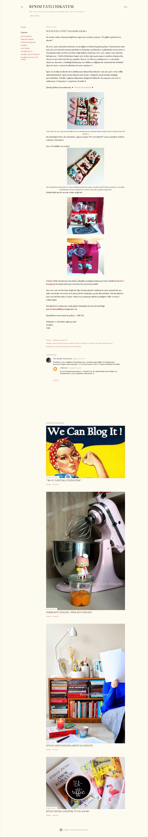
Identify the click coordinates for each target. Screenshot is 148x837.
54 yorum (55, 616)
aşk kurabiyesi (26, 36)
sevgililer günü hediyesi (30, 54)
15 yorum (55, 815)
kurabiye (24, 45)
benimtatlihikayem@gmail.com (63, 309)
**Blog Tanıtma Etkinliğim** (64, 480)
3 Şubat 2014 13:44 (78, 359)
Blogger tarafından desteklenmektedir (75, 830)
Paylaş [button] (23, 27)
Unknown (64, 368)
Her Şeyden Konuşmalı (62, 359)
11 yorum (55, 749)
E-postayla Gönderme (59, 340)
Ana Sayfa (34, 16)
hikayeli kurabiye (27, 39)
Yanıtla (56, 380)
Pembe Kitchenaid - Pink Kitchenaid (69, 612)
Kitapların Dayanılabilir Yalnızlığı (69, 745)
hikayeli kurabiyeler (28, 42)
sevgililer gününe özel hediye (71, 346)
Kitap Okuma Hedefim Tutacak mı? (67, 811)
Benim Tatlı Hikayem (51, 6)
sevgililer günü (26, 51)
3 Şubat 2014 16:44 (75, 368)
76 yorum (55, 484)
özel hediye (25, 48)
